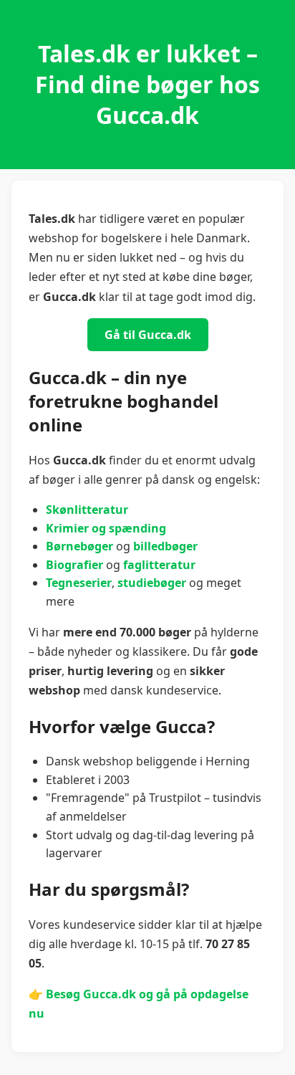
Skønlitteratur (87, 509)
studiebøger (151, 583)
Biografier (74, 565)
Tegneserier (79, 583)
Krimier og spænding (106, 528)
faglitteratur (159, 565)
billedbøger (165, 546)
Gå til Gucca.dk (148, 335)
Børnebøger (79, 546)
